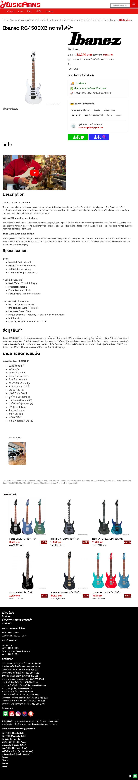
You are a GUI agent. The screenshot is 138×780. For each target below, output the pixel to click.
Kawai (4, 766)
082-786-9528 (26, 691)
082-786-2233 (41, 697)
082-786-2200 (39, 685)
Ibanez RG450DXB (52, 481)
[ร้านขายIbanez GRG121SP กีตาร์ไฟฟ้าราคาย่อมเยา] (27, 517)
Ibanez (113, 20)
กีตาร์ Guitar (69, 20)
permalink (73, 483)
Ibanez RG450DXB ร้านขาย (93, 481)
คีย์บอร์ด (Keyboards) (11, 739)
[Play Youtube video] (34, 172)
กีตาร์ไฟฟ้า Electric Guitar (93, 20)
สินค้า (29, 11)
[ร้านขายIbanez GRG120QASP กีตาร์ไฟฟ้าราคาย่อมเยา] (110, 517)
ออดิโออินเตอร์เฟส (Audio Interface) (17, 751)
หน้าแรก (10, 11)
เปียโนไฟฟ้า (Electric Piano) (14, 742)
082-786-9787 (32, 694)
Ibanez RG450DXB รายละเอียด (118, 481)
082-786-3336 (31, 682)
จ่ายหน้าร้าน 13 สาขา (81, 110)
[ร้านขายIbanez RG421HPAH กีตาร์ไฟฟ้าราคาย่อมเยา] (69, 570)
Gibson (5, 760)
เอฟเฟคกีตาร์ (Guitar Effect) (14, 745)
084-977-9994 (32, 676)
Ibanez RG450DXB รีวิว (12, 483)
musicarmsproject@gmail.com (90, 128)
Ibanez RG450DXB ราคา (71, 481)
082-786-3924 (25, 688)
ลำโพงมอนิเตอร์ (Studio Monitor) (16, 754)
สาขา (20, 11)
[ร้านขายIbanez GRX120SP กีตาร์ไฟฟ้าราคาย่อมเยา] (110, 570)
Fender (5, 757)
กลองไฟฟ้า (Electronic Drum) (14, 748)
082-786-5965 (38, 701)
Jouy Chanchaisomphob (45, 483)
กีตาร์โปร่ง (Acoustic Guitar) (14, 736)
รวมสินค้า (7, 623)
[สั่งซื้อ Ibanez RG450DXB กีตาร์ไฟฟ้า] (78, 137)
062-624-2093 (34, 663)
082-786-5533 (32, 673)
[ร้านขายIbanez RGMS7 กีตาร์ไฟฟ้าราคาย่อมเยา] (27, 570)
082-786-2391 (38, 704)
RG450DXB (27, 483)
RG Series (124, 20)
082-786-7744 (37, 679)
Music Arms (9, 20)
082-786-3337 (32, 670)
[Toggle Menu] (134, 4)
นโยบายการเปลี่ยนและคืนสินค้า (17, 619)
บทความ (49, 11)
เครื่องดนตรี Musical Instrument (43, 20)
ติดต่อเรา (6, 616)
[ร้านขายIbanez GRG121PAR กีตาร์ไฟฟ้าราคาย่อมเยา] (68, 517)
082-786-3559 (33, 666)
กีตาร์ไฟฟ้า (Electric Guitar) (13, 733)
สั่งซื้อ (39, 11)
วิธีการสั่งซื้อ (8, 612)
